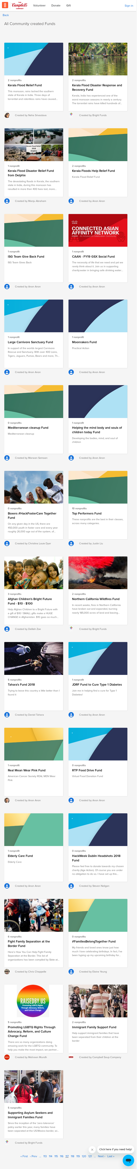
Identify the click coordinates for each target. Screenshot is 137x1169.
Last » (110, 1156)
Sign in (129, 6)
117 (67, 1156)
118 (72, 1156)
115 (56, 1156)
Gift (68, 5)
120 (84, 1156)
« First (24, 1156)
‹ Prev (33, 1156)
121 (90, 1156)
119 (78, 1156)
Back (6, 15)
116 (61, 1156)
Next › (101, 1156)
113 (45, 1156)
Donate (55, 5)
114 (50, 1156)
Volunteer (39, 5)
